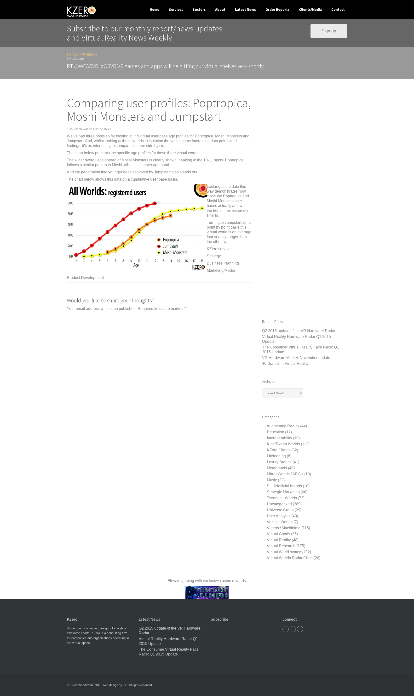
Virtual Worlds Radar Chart (290, 558)
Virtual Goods (278, 534)
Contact (338, 9)
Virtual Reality (279, 540)
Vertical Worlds (280, 522)
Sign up (329, 30)
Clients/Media (310, 9)
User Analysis (102, 129)
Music (272, 480)
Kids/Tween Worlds (79, 129)
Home (154, 9)
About (220, 9)
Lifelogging (276, 456)
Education (275, 432)
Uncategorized (279, 504)
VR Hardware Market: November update (296, 358)
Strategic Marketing (283, 492)
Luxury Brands (279, 462)
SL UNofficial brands (284, 486)
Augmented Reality (283, 426)
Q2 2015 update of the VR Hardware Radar (298, 331)
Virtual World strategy (285, 552)
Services (176, 9)
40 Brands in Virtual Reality (285, 363)
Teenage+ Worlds (282, 498)
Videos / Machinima (283, 528)
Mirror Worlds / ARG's (285, 474)
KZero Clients (278, 450)
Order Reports (277, 9)
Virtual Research (281, 546)
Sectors (199, 9)
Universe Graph (280, 510)
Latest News (245, 9)
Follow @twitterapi (82, 54)
